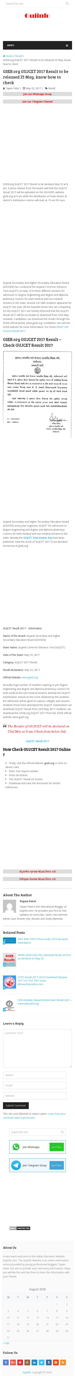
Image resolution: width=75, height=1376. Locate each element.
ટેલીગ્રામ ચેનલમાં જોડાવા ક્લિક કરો (37, 879)
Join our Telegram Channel (37, 101)
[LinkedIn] (34, 1362)
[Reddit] (56, 1362)
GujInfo (27, 1372)
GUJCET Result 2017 (37, 741)
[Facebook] (6, 1362)
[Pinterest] (20, 1362)
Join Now (57, 1147)
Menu (10, 45)
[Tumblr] (49, 1362)
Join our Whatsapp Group (37, 94)
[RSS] (63, 1362)
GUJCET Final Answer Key (37, 537)
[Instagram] (27, 1362)
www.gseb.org (30, 677)
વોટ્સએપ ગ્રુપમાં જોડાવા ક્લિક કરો (37, 871)
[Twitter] (41, 1362)
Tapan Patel (12, 88)
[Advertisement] (39, 31)
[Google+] (13, 1362)
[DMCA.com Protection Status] (19, 1229)
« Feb (6, 1343)
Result (51, 88)
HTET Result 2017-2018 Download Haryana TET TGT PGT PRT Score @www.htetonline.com (42, 980)
